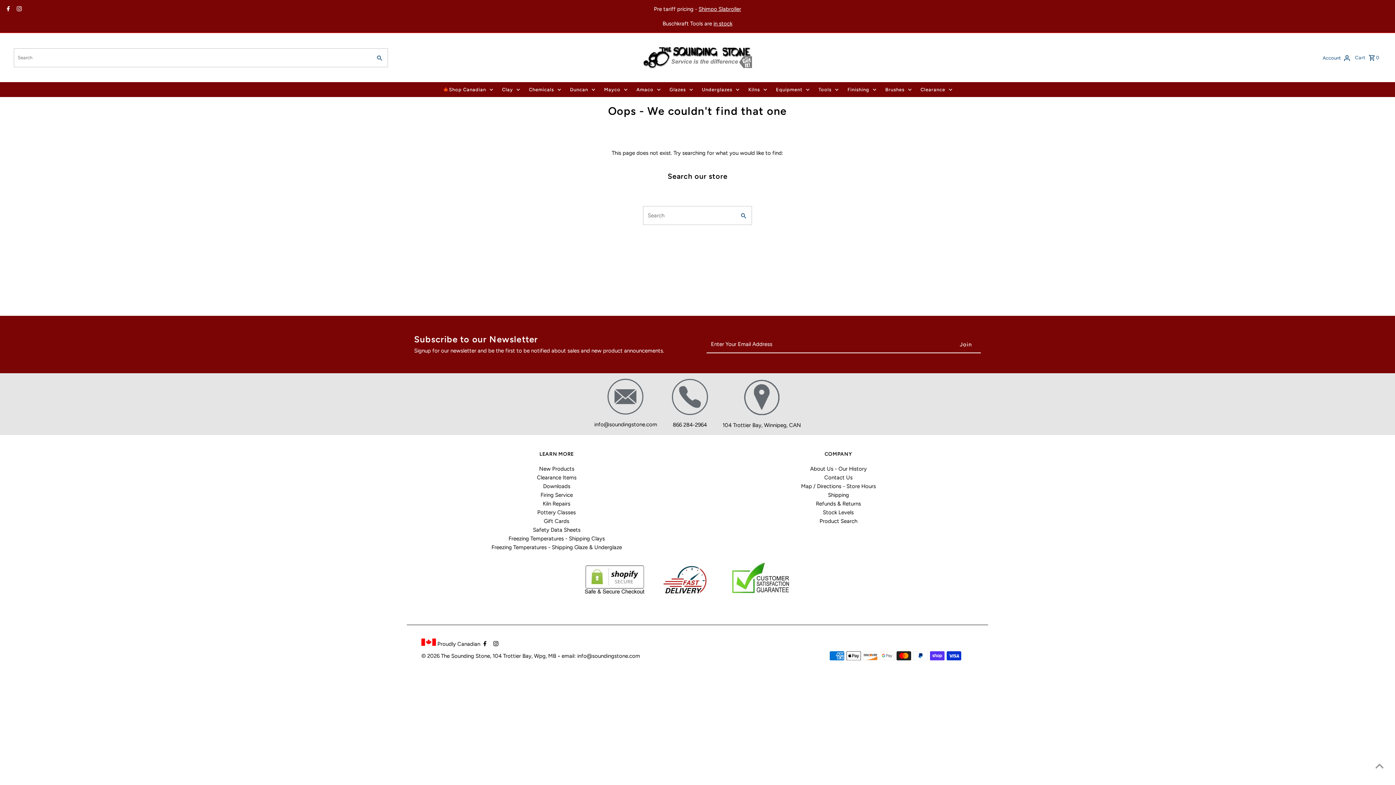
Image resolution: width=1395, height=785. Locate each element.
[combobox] (192, 58)
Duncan (579, 89)
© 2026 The (436, 656)
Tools (825, 89)
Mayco (612, 89)
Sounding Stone (470, 656)
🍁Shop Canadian (464, 89)
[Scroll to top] (1379, 766)
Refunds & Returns (838, 503)
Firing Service (557, 495)
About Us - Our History (838, 469)
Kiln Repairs (556, 503)
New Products (556, 469)
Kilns (754, 89)
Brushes (895, 89)
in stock (722, 23)
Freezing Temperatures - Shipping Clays (557, 538)
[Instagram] (18, 9)
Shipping (838, 495)
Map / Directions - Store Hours (838, 486)
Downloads (556, 486)
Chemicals (541, 89)
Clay (507, 89)
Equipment (789, 89)
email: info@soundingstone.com (601, 656)
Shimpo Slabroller (720, 9)
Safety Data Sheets (557, 530)
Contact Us (838, 477)
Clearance (933, 89)
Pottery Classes (556, 512)
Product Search (838, 521)
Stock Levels (838, 512)
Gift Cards (556, 521)
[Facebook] (7, 9)
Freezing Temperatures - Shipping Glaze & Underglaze (557, 547)
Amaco (645, 89)
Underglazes (717, 89)
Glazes (678, 89)
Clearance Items (557, 477)
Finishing (858, 89)
